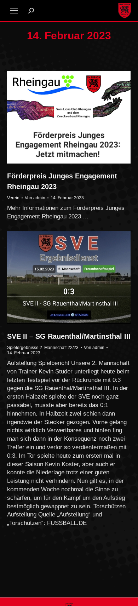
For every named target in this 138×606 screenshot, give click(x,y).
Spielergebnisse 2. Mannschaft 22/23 (43, 347)
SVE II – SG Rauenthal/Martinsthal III (69, 336)
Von (35, 197)
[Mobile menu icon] (14, 11)
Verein (13, 197)
